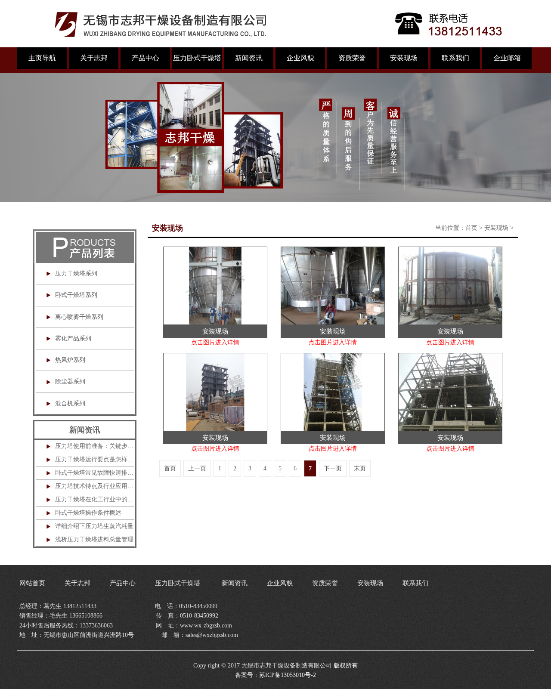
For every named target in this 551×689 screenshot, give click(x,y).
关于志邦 (94, 58)
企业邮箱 (507, 58)
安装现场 (404, 58)
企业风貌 (300, 58)
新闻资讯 (249, 58)
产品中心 (145, 58)
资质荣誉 (352, 58)
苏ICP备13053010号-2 (287, 675)
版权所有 (346, 665)
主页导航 (42, 58)
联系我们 (455, 58)
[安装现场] (215, 251)
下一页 (333, 468)
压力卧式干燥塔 (197, 58)
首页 (471, 228)
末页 (360, 468)
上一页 (197, 468)
